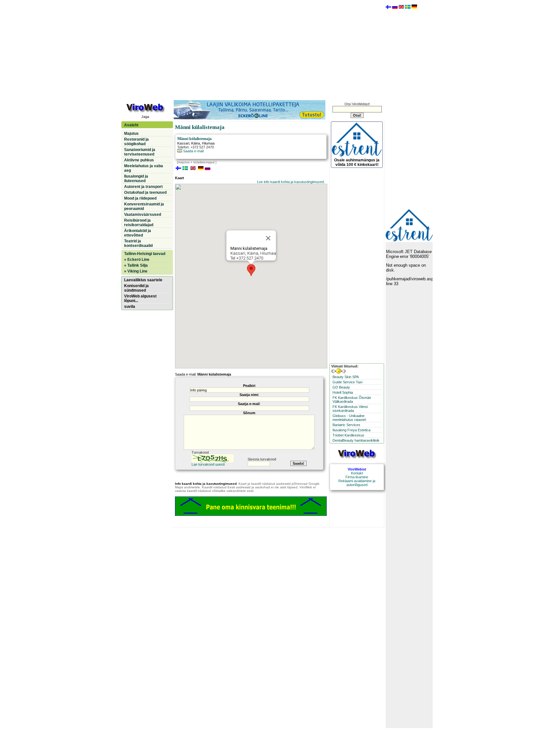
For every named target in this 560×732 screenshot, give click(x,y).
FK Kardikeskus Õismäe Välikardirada (351, 399)
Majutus (131, 133)
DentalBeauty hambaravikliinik (355, 440)
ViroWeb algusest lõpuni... (140, 298)
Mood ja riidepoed (140, 198)
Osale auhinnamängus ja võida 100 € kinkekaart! (356, 162)
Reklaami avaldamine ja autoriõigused (356, 483)
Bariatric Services (346, 425)
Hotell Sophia (342, 392)
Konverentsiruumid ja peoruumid (144, 206)
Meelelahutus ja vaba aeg (143, 168)
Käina (195, 143)
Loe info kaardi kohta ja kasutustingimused (290, 182)
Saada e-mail (193, 151)
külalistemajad (204, 162)
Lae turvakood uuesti (208, 464)
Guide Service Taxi (347, 382)
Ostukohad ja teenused (145, 192)
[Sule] (268, 238)
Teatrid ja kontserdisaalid (138, 243)
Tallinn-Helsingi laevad (144, 253)
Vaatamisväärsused (142, 214)
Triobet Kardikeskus (348, 435)
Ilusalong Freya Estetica (351, 430)
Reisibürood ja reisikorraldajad (138, 222)
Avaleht (131, 125)
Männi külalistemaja (194, 138)
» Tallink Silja (136, 265)
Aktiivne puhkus (139, 160)
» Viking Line (135, 271)
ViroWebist (357, 469)
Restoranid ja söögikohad (136, 141)
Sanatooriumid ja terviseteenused (139, 152)
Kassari (183, 143)
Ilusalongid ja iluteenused (136, 178)
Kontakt (357, 473)
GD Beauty (341, 387)
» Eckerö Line (136, 259)
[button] (251, 270)
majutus (184, 162)
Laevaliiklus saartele (143, 280)
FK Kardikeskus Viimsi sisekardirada (350, 408)
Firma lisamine (356, 477)
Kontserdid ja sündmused (136, 288)
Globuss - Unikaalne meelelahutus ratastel (349, 418)
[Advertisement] (252, 49)
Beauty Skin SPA (345, 377)
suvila (129, 306)
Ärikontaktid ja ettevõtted (137, 233)
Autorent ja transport (143, 186)
